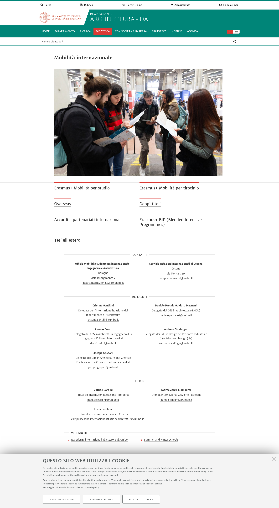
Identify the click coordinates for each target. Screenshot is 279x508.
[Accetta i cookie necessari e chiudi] (274, 458)
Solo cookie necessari (62, 499)
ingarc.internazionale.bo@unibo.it (103, 282)
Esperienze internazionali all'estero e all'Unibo (99, 439)
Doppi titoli (150, 203)
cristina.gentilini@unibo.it (103, 319)
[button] (234, 41)
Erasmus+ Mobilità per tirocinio (169, 188)
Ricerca (85, 31)
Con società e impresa (131, 31)
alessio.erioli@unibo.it (103, 343)
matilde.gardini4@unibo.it (103, 399)
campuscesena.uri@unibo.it (176, 278)
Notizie (177, 31)
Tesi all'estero (67, 240)
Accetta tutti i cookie (141, 499)
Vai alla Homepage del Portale (60, 17)
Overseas (62, 203)
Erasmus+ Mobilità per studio (82, 188)
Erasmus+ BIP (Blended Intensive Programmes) (171, 222)
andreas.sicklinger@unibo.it (176, 343)
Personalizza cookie (101, 499)
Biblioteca (159, 31)
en (236, 31)
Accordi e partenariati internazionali (88, 219)
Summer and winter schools (161, 439)
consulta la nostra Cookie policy (83, 487)
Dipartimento (65, 31)
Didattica (103, 31)
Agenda (192, 31)
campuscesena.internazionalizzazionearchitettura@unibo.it (107, 419)
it (230, 31)
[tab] (230, 31)
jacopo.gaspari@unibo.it (103, 367)
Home (46, 31)
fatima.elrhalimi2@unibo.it (176, 399)
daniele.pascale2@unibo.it (176, 315)
